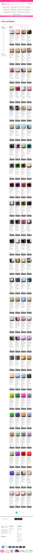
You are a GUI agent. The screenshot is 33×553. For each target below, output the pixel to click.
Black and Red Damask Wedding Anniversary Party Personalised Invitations (23, 191)
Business (18, 541)
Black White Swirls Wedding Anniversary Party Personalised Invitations (12, 266)
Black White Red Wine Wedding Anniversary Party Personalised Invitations (29, 247)
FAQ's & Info (10, 529)
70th (3, 51)
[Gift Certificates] (29, 3)
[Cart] (31, 3)
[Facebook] (2, 536)
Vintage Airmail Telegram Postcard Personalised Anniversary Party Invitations (17, 56)
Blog (19, 14)
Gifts (23, 7)
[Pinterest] (5, 536)
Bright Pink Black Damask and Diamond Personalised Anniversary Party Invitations (17, 325)
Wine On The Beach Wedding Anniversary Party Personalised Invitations (17, 132)
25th (3, 36)
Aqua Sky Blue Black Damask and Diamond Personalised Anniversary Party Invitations (29, 132)
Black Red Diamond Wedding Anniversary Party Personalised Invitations (17, 227)
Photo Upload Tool (11, 528)
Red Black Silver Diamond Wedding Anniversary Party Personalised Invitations (17, 114)
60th (3, 49)
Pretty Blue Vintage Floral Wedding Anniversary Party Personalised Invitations (23, 94)
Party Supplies (27, 7)
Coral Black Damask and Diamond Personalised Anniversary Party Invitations (23, 479)
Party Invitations (3, 27)
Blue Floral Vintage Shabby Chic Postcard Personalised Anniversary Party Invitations (17, 305)
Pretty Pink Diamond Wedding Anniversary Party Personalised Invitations (29, 94)
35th (3, 39)
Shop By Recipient (14, 7)
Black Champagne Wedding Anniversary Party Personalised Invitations (29, 38)
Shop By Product (6, 9)
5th (3, 47)
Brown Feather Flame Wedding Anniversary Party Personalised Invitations (12, 344)
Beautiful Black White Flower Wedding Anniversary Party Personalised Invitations (12, 152)
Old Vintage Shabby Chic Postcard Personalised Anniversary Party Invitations (29, 76)
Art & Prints (20, 9)
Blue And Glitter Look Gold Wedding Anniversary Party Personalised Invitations (29, 266)
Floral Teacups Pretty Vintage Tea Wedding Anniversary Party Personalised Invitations (12, 38)
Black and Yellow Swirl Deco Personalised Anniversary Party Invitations (23, 209)
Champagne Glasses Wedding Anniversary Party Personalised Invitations (23, 363)
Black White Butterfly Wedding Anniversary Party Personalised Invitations (29, 227)
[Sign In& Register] (27, 3)
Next (23, 512)
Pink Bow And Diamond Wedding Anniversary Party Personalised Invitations (17, 94)
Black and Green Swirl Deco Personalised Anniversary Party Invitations (17, 171)
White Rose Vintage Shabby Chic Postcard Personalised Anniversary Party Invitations (12, 132)
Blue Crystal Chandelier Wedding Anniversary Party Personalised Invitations (29, 286)
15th (3, 32)
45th (3, 43)
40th (3, 41)
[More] (9, 7)
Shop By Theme (13, 9)
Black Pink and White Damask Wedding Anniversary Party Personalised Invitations (12, 227)
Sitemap (10, 533)
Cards (19, 7)
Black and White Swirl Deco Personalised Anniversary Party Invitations (17, 209)
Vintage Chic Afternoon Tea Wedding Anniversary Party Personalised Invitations (29, 114)
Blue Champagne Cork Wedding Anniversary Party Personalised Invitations (17, 286)
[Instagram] (3, 536)
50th (3, 45)
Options (11, 44)
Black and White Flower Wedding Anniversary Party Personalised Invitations (12, 209)
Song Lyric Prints (26, 9)
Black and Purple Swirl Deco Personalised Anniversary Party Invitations (17, 191)
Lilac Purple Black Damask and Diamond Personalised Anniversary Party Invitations (23, 76)
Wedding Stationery (19, 540)
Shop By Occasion (6, 7)
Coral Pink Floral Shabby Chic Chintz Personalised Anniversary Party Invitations (17, 499)
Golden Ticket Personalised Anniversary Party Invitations (12, 55)
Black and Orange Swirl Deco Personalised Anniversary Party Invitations (23, 171)
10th (3, 30)
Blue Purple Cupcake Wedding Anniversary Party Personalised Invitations (12, 325)
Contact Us (15, 14)
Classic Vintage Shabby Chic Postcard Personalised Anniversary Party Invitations (29, 363)
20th (3, 34)
